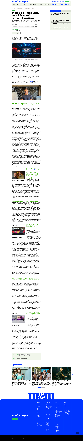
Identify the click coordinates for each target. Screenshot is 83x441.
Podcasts (38, 413)
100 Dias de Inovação (49, 405)
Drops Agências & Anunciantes (48, 408)
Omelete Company (29, 81)
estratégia (19, 358)
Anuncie (65, 406)
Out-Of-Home (48, 413)
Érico (34, 241)
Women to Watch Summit (58, 405)
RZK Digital (47, 428)
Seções (14, 4)
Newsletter (53, 1)
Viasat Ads (47, 425)
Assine (67, 1)
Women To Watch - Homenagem (57, 417)
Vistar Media (47, 423)
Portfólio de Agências (47, 4)
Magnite (47, 426)
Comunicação (38, 405)
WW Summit (38, 424)
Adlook (47, 430)
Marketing (38, 406)
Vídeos (38, 414)
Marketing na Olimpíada (49, 406)
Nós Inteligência (48, 422)
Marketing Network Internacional (57, 424)
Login (62, 1)
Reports (38, 418)
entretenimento (24, 358)
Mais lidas (66, 11)
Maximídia (38, 426)
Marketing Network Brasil (58, 411)
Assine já (14, 418)
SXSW (37, 421)
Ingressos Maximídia (55, 4)
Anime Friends (21, 71)
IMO (46, 418)
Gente (38, 408)
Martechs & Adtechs (48, 414)
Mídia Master (57, 408)
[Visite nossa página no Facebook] (62, 438)
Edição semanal (33, 4)
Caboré (38, 427)
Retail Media (67, 4)
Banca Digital (38, 416)
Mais (27, 4)
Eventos (23, 4)
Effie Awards (56, 427)
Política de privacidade (67, 407)
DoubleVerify (47, 429)
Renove (65, 405)
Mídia (14, 8)
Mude (47, 427)
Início (12, 8)
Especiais (19, 4)
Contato (58, 1)
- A (12, 33)
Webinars (38, 415)
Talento (47, 409)
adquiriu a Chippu (33, 169)
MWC (37, 422)
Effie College (62, 4)
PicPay (47, 421)
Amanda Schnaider (15, 29)
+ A (14, 33)
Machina (47, 424)
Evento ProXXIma (39, 425)
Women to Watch (40, 4)
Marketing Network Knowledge (57, 416)
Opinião (38, 409)
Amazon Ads (47, 419)
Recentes (55, 11)
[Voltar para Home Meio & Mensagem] (20, 1)
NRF (37, 423)
